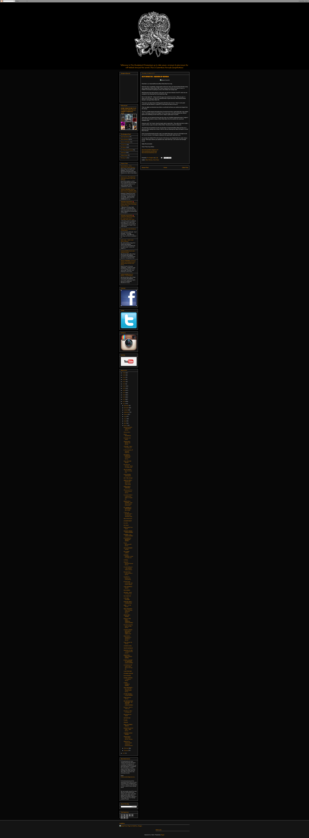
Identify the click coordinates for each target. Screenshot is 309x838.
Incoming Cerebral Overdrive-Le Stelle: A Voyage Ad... (128, 497)
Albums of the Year (125, 142)
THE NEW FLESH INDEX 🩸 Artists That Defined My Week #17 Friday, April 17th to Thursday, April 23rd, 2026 (128, 217)
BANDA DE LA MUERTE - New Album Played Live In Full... (128, 503)
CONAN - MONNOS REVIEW (127, 684)
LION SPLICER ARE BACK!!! (127, 475)
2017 (124, 392)
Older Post (185, 167)
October (126, 410)
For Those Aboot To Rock (127, 150)
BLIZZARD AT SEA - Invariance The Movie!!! (128, 652)
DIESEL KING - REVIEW (127, 615)
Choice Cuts (124, 144)
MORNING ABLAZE (128, 673)
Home (165, 167)
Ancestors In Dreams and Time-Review (127, 578)
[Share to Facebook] (169, 158)
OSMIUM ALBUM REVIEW (128, 733)
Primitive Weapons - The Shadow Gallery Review (128, 568)
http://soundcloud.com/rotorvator (149, 151)
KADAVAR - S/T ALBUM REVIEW (128, 535)
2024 (124, 377)
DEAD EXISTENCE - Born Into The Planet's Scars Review (128, 689)
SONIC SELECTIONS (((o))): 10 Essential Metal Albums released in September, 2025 (128, 110)
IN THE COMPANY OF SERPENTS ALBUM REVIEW (128, 661)
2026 (124, 373)
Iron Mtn (126, 523)
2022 (124, 381)
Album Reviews (149, 159)
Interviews (123, 152)
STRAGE (126, 722)
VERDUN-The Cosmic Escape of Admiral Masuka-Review (128, 743)
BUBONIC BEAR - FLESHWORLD (128, 602)
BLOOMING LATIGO (126, 552)
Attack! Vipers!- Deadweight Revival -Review (128, 738)
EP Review (123, 147)
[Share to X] (167, 158)
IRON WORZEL (127, 675)
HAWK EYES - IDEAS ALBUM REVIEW (128, 657)
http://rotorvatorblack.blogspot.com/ (150, 149)
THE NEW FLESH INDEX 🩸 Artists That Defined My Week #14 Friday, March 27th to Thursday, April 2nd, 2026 (129, 203)
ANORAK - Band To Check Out (128, 593)
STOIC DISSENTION (127, 435)
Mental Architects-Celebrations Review (128, 429)
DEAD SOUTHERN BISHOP (128, 725)
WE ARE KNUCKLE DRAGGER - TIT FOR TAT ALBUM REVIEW (128, 703)
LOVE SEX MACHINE (127, 599)
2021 (124, 384)
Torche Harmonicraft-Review (128, 544)
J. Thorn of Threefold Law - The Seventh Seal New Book (128, 514)
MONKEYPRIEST (128, 521)
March (125, 425)
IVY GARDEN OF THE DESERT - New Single (128, 509)
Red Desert (126, 525)
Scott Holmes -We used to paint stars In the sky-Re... (128, 667)
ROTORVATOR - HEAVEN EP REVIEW (128, 539)
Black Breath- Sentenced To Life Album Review (127, 638)
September (126, 412)
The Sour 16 (124, 158)
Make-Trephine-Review (127, 698)
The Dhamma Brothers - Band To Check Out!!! (128, 466)
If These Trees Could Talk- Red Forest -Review (128, 583)
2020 (124, 386)
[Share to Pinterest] (170, 158)
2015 (124, 397)
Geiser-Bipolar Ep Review (128, 643)
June (125, 418)
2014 (124, 399)
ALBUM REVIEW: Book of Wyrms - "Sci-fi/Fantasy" (127, 275)
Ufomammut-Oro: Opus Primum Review (128, 491)
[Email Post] (161, 157)
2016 (124, 395)
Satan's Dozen (124, 155)
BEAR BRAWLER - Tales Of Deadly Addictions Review (128, 610)
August (126, 414)
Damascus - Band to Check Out (128, 711)
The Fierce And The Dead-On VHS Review (128, 626)
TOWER (125, 720)
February (126, 748)
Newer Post (145, 167)
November (126, 407)
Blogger (162, 834)
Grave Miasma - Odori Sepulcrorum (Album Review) (128, 166)
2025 (124, 375)
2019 (124, 388)
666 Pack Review (125, 136)
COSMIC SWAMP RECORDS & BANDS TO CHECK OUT (128, 631)
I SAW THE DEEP (128, 671)
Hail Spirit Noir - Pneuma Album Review (128, 573)
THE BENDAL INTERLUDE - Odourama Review (127, 457)
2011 (124, 753)
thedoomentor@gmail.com (128, 777)
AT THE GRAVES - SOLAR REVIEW (128, 694)
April (125, 423)
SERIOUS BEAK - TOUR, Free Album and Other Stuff (128, 482)
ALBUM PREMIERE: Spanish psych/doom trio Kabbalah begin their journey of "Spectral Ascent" (129, 191)
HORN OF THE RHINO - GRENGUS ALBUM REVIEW (128, 620)
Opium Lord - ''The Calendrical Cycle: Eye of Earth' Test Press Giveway (128, 178)
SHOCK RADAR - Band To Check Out (128, 471)
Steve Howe (156, 159)
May (125, 421)
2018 (124, 390)
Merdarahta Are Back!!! (127, 715)
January (126, 750)
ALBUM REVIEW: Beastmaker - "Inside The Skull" (128, 251)
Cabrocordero (127, 432)
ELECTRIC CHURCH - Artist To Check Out (128, 556)
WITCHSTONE (127, 718)
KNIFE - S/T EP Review (127, 606)
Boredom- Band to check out (128, 708)
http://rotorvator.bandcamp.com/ (149, 152)
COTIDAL (126, 560)
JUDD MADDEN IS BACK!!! (128, 587)
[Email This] (164, 158)
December (126, 405)
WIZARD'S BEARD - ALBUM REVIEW (128, 531)
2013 (124, 401)
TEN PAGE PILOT (128, 518)
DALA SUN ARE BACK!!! (127, 461)
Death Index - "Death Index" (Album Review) (127, 240)
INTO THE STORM (128, 478)
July (125, 416)
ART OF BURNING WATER (128, 548)
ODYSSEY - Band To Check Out (128, 447)
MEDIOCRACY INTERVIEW (127, 487)
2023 (124, 379)
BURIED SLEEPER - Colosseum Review (128, 679)
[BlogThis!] (166, 158)
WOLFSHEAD (127, 590)
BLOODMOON (127, 596)
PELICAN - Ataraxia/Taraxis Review (128, 563)
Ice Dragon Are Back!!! (127, 438)
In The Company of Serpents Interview (128, 451)
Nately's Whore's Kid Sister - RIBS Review (128, 729)
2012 (124, 403)
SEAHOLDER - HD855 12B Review (127, 443)
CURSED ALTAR (128, 645)
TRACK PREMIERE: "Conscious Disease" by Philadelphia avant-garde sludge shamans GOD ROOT (128, 262)
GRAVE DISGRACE (128, 648)
